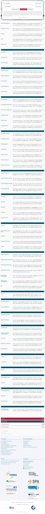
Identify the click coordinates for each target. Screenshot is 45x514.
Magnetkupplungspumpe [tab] (6, 259)
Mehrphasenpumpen (6, 451)
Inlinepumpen (4, 442)
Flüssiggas (25, 442)
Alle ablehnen (30, 9)
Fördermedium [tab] (4, 154)
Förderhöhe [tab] (3, 149)
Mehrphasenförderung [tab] (6, 264)
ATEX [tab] (2, 39)
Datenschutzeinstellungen (22, 512)
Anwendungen (19, 502)
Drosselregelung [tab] (4, 86)
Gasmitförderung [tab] (5, 173)
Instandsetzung (4, 431)
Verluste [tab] (3, 382)
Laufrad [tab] (2, 225)
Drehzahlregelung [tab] (5, 75)
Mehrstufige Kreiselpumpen (7, 447)
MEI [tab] (2, 286)
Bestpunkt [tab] (3, 52)
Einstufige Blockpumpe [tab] (6, 104)
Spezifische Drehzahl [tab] (5, 343)
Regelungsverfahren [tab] (5, 314)
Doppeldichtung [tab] (4, 70)
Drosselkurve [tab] (4, 81)
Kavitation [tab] (3, 196)
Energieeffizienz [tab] (4, 125)
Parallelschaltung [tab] (5, 301)
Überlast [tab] (3, 369)
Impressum (19, 504)
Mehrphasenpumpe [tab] (5, 270)
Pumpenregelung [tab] (5, 306)
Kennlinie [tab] (3, 207)
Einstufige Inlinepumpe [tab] (6, 109)
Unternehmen (30, 502)
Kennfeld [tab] (3, 201)
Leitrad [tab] (2, 246)
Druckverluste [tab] (4, 91)
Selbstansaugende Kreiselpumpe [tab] (5, 333)
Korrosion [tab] (3, 212)
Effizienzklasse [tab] (4, 99)
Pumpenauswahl (5, 427)
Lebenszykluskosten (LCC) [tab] (5, 231)
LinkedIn (10, 508)
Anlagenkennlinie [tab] (5, 28)
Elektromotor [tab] (4, 120)
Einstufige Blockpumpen (6, 441)
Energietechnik (26, 441)
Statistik (8, 3)
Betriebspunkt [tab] (4, 57)
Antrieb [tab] (2, 33)
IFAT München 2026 (5, 464)
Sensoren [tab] (3, 338)
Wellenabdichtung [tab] (5, 390)
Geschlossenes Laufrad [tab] (6, 178)
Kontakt (3, 418)
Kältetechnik (26, 444)
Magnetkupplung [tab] (5, 254)
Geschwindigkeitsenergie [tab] (6, 183)
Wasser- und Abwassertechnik (30, 447)
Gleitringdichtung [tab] (5, 188)
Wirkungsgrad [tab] (4, 401)
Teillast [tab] (2, 356)
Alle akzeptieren (23, 9)
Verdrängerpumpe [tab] (5, 377)
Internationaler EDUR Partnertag (8, 462)
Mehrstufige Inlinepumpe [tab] (4, 276)
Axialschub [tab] (3, 44)
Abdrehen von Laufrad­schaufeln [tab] (6, 18)
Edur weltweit (4, 421)
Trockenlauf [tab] (3, 362)
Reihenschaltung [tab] (5, 320)
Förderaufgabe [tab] (4, 144)
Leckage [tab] (3, 236)
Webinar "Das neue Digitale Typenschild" (10, 461)
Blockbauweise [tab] (4, 62)
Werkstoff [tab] (3, 395)
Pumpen (13, 502)
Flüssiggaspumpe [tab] (5, 138)
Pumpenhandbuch (5, 424)
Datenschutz (25, 504)
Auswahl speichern (15, 9)
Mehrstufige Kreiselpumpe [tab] (4, 281)
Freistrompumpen (5, 444)
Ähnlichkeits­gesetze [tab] (5, 23)
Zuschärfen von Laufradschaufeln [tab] (5, 409)
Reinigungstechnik (27, 445)
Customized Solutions (6, 454)
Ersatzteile (3, 432)
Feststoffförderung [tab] (5, 133)
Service (25, 502)
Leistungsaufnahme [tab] (5, 241)
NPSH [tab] (2, 293)
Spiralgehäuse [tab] (4, 348)
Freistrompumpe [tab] (5, 159)
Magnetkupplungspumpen (7, 453)
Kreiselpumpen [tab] (4, 217)
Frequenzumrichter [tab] (5, 165)
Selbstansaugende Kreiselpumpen (8, 445)
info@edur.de (28, 468)
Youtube (13, 508)
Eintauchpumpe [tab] (4, 115)
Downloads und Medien (6, 434)
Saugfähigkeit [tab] (4, 327)
